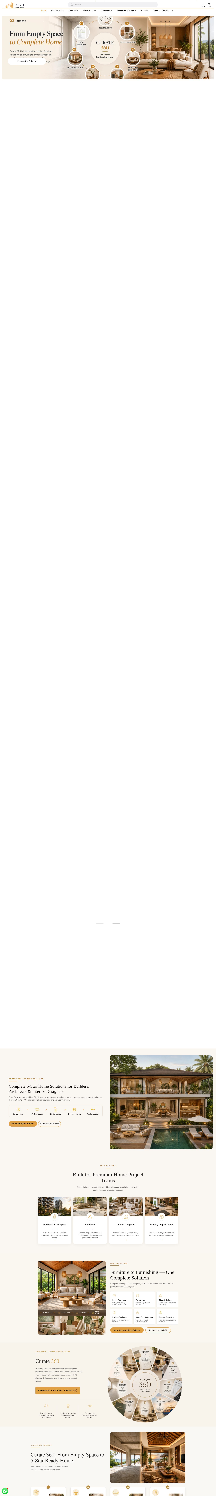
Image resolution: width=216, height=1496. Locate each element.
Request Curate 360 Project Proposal (55, 1390)
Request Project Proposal (23, 1124)
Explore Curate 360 (49, 1124)
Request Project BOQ (158, 1330)
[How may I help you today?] (5, 1491)
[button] (100, 923)
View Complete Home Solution (127, 1330)
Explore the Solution (26, 61)
